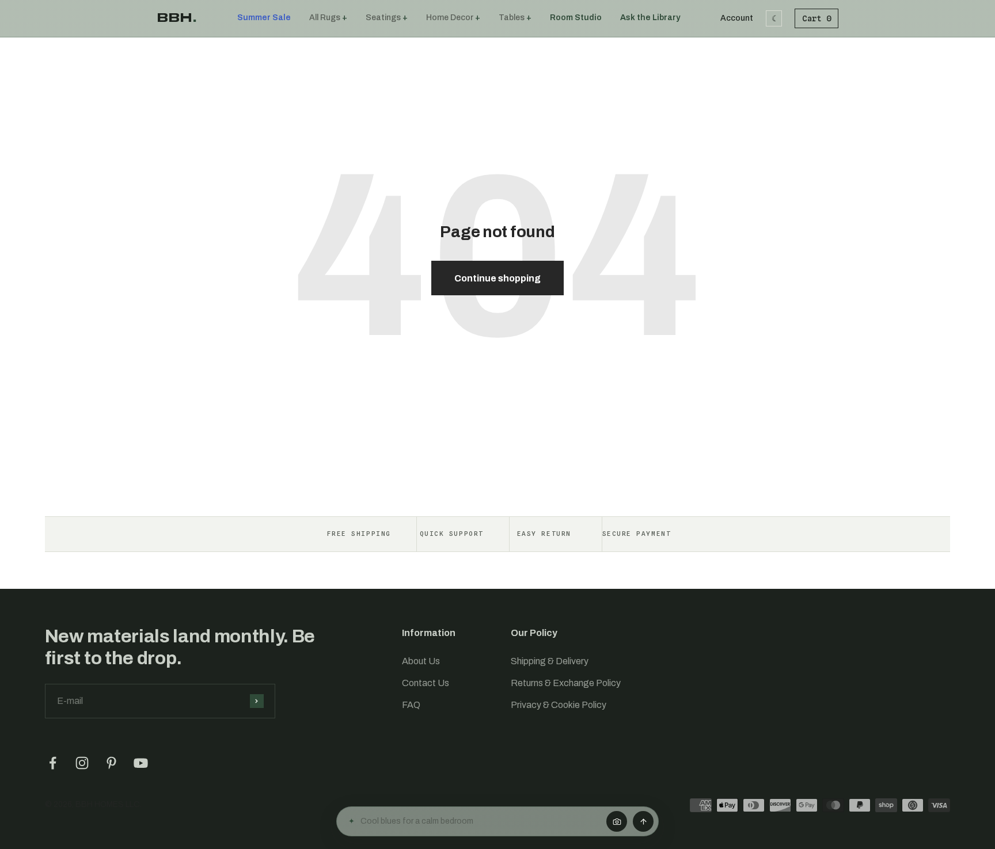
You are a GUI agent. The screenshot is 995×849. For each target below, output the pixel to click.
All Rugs (324, 17)
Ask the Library (650, 17)
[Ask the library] (643, 821)
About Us (421, 661)
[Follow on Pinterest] (111, 763)
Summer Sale (264, 17)
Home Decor (449, 17)
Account (736, 18)
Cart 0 (816, 18)
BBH (177, 18)
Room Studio (576, 17)
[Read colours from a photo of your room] (616, 821)
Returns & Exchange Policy (566, 683)
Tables (512, 17)
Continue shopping (497, 278)
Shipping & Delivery (549, 661)
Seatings (383, 17)
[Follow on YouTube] (141, 763)
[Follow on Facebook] (52, 763)
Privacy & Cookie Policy (558, 705)
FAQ (411, 705)
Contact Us (425, 683)
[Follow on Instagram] (82, 763)
